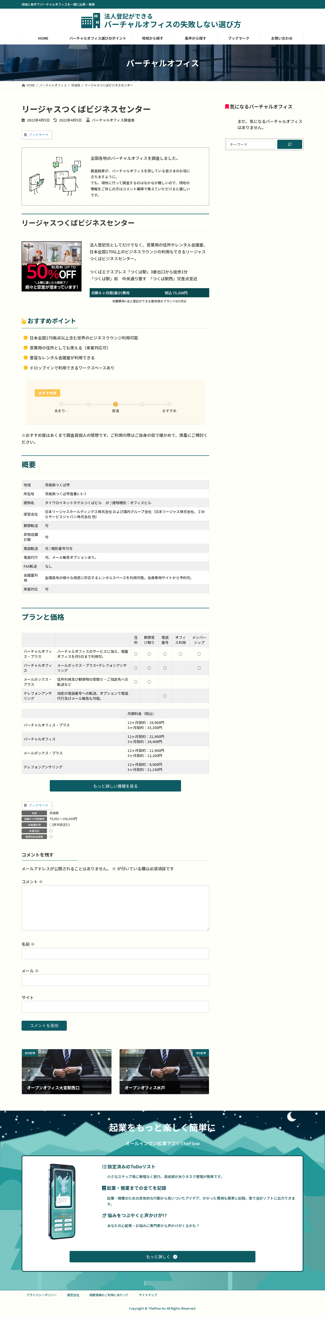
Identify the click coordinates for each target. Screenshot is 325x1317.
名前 (28, 944)
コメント (32, 881)
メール (30, 971)
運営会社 (73, 1295)
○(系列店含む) (60, 824)
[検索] (289, 144)
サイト (28, 997)
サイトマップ (148, 1295)
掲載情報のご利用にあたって (109, 1295)
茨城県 (54, 813)
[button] (115, 786)
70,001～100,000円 (63, 818)
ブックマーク (38, 135)
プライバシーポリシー (41, 1295)
